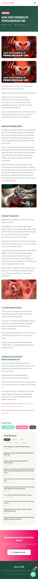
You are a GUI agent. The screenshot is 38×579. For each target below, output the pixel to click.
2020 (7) (16, 442)
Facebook (22, 427)
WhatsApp (9, 427)
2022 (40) (8, 442)
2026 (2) (14, 439)
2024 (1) (22, 439)
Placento (4, 413)
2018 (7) (24, 442)
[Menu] (35, 3)
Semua (7, 439)
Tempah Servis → (20, 552)
